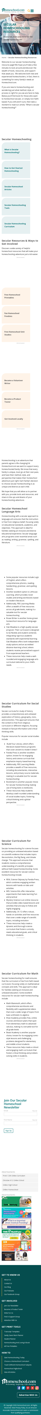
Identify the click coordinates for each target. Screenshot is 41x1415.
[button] (29, 10)
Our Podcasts (9, 1291)
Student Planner (10, 1339)
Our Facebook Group (11, 1294)
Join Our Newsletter (11, 1306)
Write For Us (8, 1313)
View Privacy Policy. (18, 1408)
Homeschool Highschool (13, 1368)
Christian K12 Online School (13, 1180)
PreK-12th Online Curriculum (14, 1175)
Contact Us (8, 1283)
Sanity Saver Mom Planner (13, 1335)
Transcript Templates (12, 1331)
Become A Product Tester (13, 1309)
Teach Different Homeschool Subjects (18, 1365)
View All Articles (9, 1372)
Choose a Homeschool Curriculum (16, 1361)
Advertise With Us (10, 1320)
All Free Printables (10, 1346)
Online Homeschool (10, 1189)
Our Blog (7, 1287)
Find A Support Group (12, 1317)
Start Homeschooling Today (14, 1357)
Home (4, 57)
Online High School (10, 1185)
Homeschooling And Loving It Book (17, 1342)
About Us (7, 1280)
